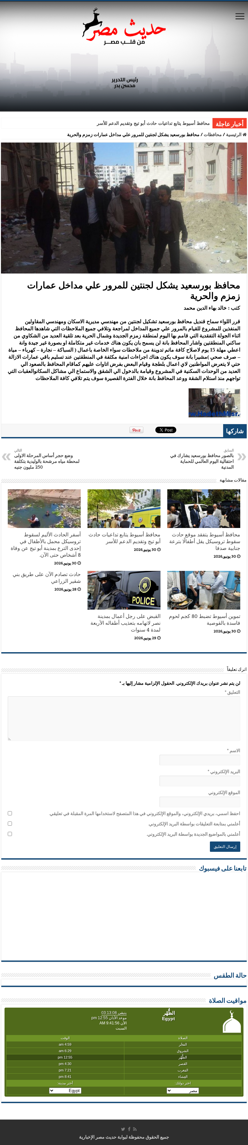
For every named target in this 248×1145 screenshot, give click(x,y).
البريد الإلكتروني (224, 771)
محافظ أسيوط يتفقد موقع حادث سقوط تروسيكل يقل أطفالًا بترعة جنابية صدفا (204, 541)
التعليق (232, 692)
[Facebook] (129, 1129)
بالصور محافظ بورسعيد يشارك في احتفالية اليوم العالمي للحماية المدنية (202, 459)
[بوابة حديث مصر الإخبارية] (124, 25)
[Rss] (134, 1129)
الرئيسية (234, 134)
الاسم (233, 750)
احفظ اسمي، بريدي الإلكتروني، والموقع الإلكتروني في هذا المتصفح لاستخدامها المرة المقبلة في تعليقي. (144, 813)
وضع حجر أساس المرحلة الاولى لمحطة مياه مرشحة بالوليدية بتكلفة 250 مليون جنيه (46, 459)
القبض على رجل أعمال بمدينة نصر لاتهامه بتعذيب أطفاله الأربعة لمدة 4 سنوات (125, 623)
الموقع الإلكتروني (224, 792)
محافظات (213, 134)
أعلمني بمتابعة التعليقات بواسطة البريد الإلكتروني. (194, 824)
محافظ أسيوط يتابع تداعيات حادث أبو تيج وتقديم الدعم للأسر (153, 123)
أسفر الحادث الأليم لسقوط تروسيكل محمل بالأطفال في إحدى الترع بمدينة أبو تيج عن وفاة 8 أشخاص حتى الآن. (46, 544)
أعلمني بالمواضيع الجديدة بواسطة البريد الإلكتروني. (193, 834)
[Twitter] (123, 1129)
